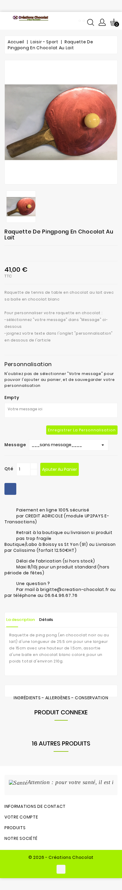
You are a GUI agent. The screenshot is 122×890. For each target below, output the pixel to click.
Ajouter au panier (59, 469)
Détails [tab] (46, 619)
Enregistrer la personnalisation (82, 430)
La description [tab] (20, 619)
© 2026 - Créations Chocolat (61, 857)
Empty (11, 398)
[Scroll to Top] (110, 866)
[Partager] (10, 489)
